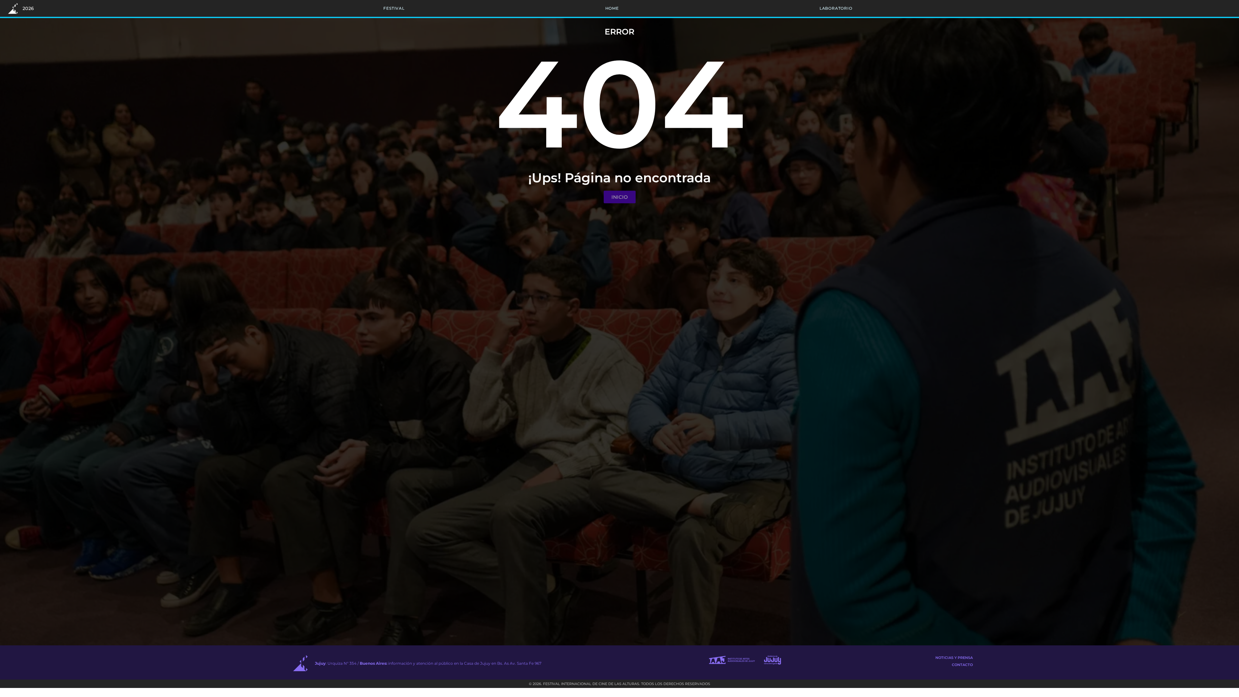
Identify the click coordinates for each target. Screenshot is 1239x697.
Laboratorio (836, 8)
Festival (393, 8)
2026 (28, 8)
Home (612, 8)
